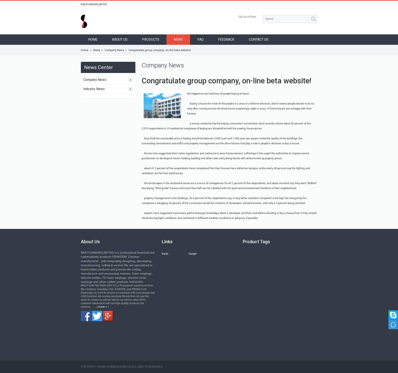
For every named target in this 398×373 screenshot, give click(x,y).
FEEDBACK (226, 39)
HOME (92, 39)
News (96, 50)
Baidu (165, 253)
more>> (102, 306)
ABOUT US (119, 39)
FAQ (200, 39)
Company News (114, 50)
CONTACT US (258, 39)
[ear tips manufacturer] (86, 316)
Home (84, 50)
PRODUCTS (150, 39)
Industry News (94, 89)
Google (193, 253)
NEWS (178, 39)
